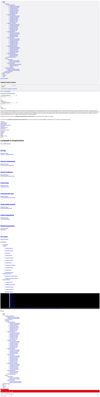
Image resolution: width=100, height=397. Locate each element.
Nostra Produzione (8, 71)
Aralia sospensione (7, 215)
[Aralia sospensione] (6, 208)
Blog (3, 74)
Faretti (6, 58)
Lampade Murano (8, 255)
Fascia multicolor (6, 172)
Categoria (2, 126)
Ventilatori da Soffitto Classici (13, 69)
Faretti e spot (5, 244)
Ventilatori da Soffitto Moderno (13, 70)
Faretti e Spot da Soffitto (15, 61)
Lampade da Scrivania (14, 9)
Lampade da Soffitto (14, 19)
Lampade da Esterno (11, 57)
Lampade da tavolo (9, 291)
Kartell (1, 133)
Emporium (2, 131)
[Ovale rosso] (7, 176)
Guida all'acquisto (6, 72)
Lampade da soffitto (9, 289)
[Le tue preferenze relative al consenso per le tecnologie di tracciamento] (98, 395)
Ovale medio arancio (7, 204)
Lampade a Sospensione (15, 6)
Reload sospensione (7, 226)
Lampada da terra (8, 282)
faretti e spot (7, 253)
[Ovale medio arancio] (7, 197)
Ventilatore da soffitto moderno (11, 278)
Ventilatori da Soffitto (9, 67)
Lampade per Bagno (9, 267)
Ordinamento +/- (4, 122)
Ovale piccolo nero (7, 194)
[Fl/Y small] (2, 229)
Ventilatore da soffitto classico (11, 276)
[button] (4, 78)
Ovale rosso (4, 183)
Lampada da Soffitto (14, 11)
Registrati (8, 91)
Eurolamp (2, 132)
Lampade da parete (9, 287)
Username (10, 88)
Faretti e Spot (10, 59)
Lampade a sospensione (10, 284)
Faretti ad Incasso (11, 63)
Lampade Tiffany (10, 37)
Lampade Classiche (11, 14)
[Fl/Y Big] (5, 143)
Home (4, 1)
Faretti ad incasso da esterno (16, 382)
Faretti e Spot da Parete (14, 60)
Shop (4, 2)
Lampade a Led (8, 270)
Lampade (7, 3)
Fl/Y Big (3, 151)
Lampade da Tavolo (14, 12)
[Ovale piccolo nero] (4, 186)
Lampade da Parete (14, 8)
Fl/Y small (4, 237)
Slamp (1, 134)
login (4, 76)
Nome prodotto (3, 124)
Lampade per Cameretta (12, 46)
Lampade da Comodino (14, 7)
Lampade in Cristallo (11, 23)
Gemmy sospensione (7, 161)
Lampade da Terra (13, 13)
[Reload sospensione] (5, 219)
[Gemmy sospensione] (7, 154)
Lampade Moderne (11, 5)
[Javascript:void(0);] (11, 395)
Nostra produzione (6, 279)
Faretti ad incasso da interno (15, 64)
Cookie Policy (28, 308)
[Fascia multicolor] (7, 165)
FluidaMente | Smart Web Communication (51, 308)
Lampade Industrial (11, 31)
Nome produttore (4, 127)
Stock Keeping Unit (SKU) (5, 125)
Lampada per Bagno (11, 53)
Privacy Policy (22, 308)
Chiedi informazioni (4, 153)
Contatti (4, 75)
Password (15, 88)
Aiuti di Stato (34, 308)
